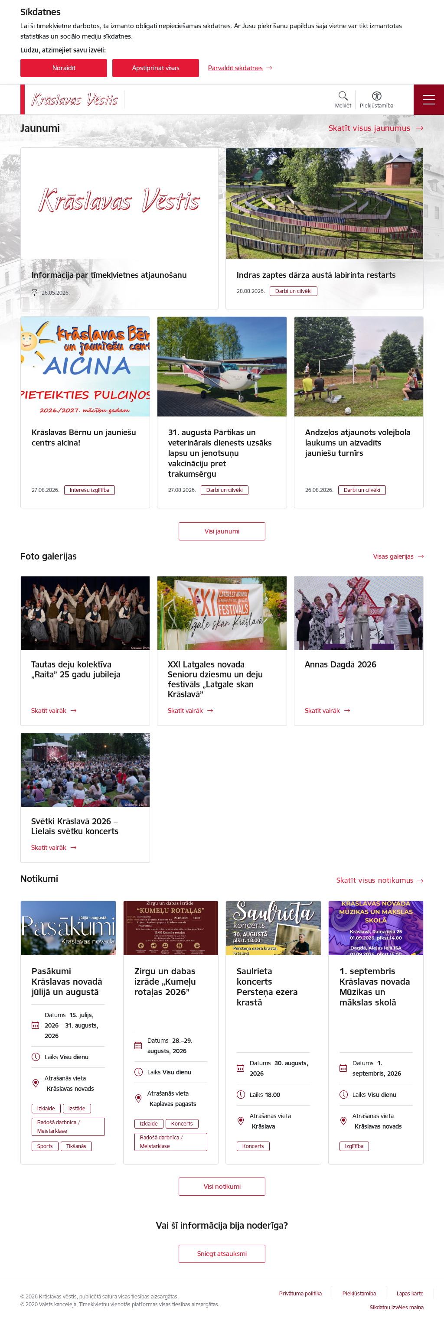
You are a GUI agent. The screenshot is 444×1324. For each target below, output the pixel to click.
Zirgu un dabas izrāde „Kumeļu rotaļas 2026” (165, 981)
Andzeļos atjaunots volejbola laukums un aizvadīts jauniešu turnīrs (358, 442)
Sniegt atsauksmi (222, 1253)
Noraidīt (63, 68)
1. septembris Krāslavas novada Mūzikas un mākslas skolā (375, 987)
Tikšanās (76, 1146)
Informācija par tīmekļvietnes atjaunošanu (109, 275)
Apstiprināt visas (156, 68)
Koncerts (182, 1123)
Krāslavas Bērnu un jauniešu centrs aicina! (84, 437)
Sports (45, 1146)
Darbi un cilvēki (293, 291)
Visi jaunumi (222, 531)
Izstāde (77, 1108)
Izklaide (46, 1108)
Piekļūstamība (359, 1293)
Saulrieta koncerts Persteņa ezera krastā (267, 987)
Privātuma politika (300, 1293)
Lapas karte (410, 1293)
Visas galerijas (393, 556)
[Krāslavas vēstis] (74, 99)
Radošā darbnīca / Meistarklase (58, 1126)
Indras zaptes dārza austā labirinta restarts (316, 275)
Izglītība (354, 1146)
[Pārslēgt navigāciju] (429, 100)
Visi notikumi (222, 1186)
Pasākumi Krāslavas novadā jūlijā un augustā (67, 981)
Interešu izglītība (89, 490)
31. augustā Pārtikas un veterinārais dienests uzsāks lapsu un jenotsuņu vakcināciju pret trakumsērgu (220, 453)
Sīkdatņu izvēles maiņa (397, 1307)
